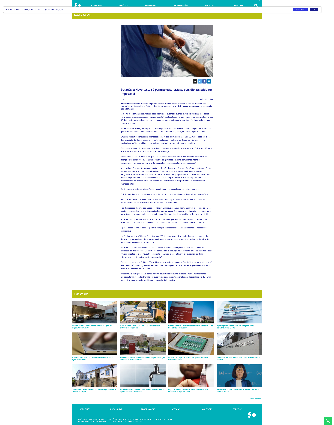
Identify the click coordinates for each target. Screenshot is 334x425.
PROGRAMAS (116, 409)
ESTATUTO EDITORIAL (147, 419)
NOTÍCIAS (176, 409)
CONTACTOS (207, 409)
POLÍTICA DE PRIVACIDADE (88, 419)
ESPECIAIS (237, 409)
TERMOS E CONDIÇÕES (107, 419)
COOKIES (120, 419)
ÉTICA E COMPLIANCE (164, 419)
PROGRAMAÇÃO (148, 409)
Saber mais (300, 9)
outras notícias (255, 399)
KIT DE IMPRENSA (131, 419)
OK (314, 9)
